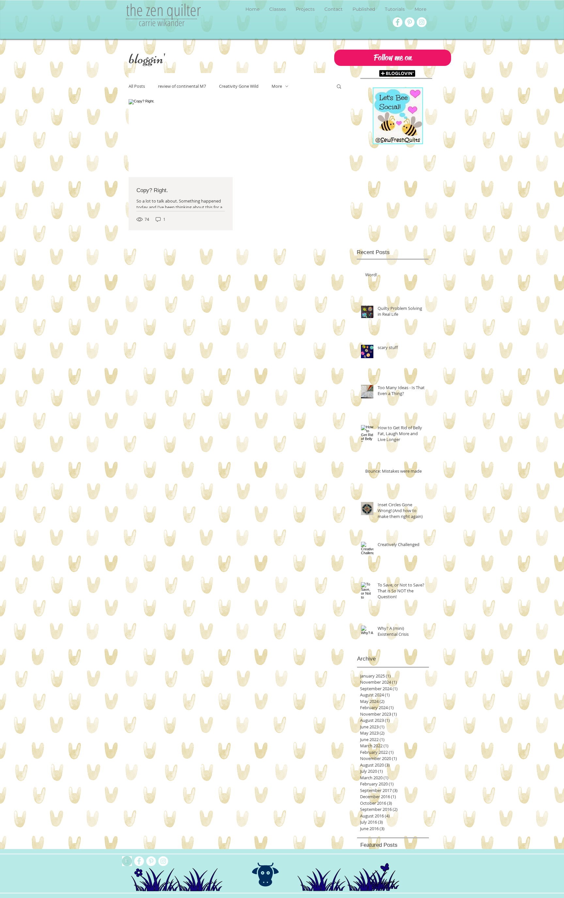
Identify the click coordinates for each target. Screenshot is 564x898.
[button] (392, 58)
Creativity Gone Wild (238, 86)
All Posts (137, 86)
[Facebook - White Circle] (397, 22)
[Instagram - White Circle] (422, 22)
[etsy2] (127, 861)
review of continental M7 (182, 86)
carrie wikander (162, 22)
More (277, 86)
